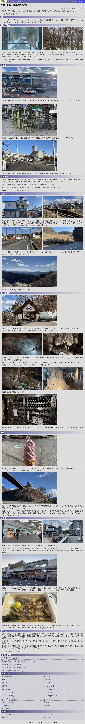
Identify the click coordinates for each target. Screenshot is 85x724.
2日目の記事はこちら (9, 14)
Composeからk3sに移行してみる (14, 667)
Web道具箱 (48, 717)
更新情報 (73, 1)
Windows (7, 676)
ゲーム (47, 679)
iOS (4, 679)
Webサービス (8, 708)
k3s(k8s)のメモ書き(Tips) (11, 664)
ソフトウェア (8, 699)
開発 (5, 683)
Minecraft (50, 686)
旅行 (82, 8)
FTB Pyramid (52, 696)
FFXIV (49, 683)
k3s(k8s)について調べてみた (12, 671)
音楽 (46, 702)
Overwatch (50, 689)
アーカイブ (48, 714)
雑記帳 (3, 1)
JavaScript (7, 689)
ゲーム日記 (48, 692)
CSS (4, 686)
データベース (8, 692)
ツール (47, 699)
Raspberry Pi (9, 705)
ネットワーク (8, 696)
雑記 (47, 705)
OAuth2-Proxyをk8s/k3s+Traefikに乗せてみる (18, 661)
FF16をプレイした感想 (10, 658)
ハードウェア (8, 702)
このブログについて (9, 714)
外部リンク (6, 717)
